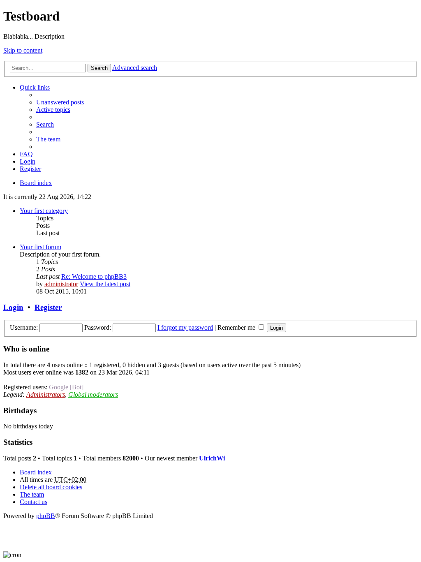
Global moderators (93, 394)
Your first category (44, 210)
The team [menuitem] (48, 139)
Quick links (35, 87)
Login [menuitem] (27, 161)
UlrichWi (212, 458)
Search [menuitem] (45, 124)
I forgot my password (185, 327)
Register (48, 307)
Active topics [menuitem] (53, 109)
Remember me (237, 327)
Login (13, 307)
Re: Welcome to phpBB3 (94, 276)
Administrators (45, 394)
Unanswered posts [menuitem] (60, 102)
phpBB (45, 515)
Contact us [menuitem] (33, 501)
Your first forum (40, 246)
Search (99, 68)
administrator (61, 283)
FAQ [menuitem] (26, 153)
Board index (36, 472)
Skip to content (22, 50)
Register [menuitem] (30, 168)
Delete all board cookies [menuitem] (51, 486)
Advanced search (134, 67)
